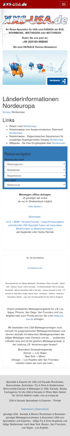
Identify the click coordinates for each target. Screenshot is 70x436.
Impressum (27, 409)
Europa (6, 112)
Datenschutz (42, 409)
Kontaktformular (35, 267)
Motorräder (35, 216)
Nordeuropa (29, 126)
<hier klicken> (35, 206)
